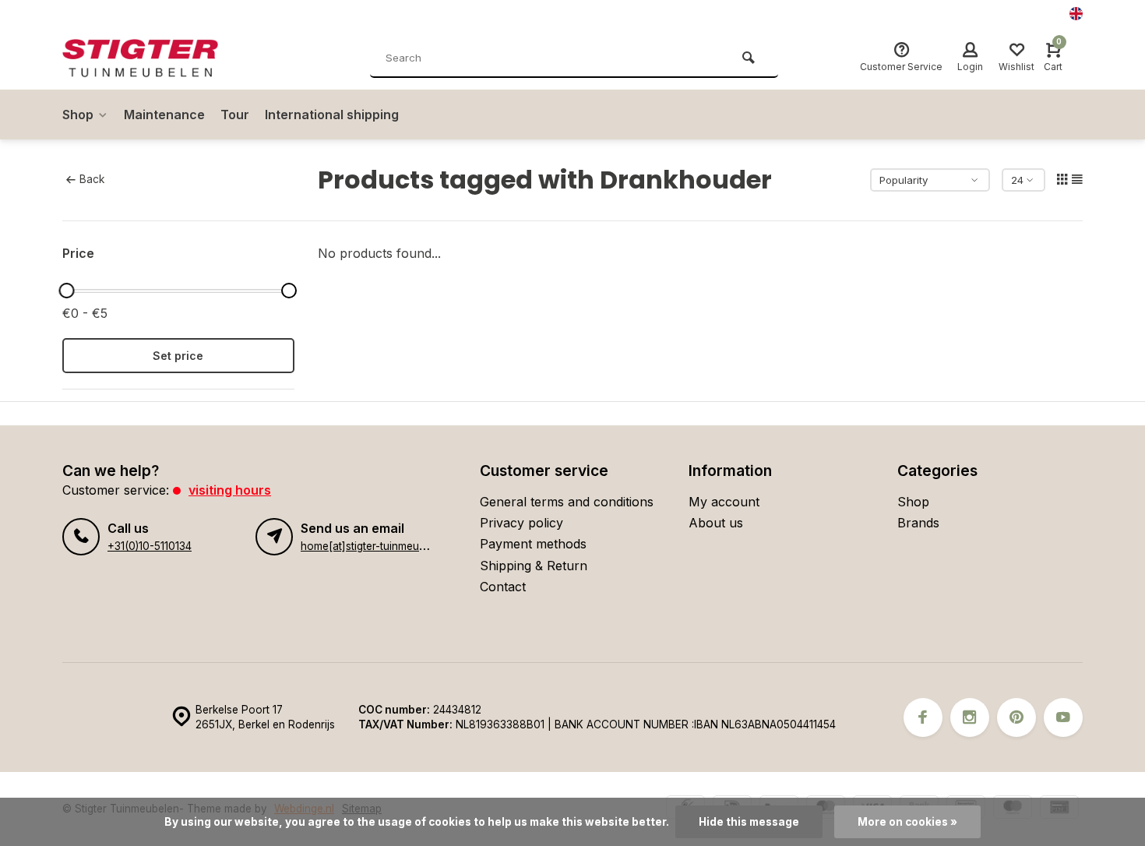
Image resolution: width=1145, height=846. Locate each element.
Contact (503, 586)
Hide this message (749, 822)
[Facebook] (923, 717)
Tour (234, 114)
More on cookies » (907, 822)
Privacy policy (521, 523)
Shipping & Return (533, 565)
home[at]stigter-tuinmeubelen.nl (379, 546)
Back (91, 179)
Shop (77, 114)
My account (724, 501)
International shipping (332, 114)
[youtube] (1063, 717)
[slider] (66, 290)
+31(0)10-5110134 (149, 546)
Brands (918, 523)
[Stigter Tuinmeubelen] (155, 58)
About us (716, 523)
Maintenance (164, 114)
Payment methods (533, 544)
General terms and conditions (567, 501)
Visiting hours (229, 490)
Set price (178, 355)
